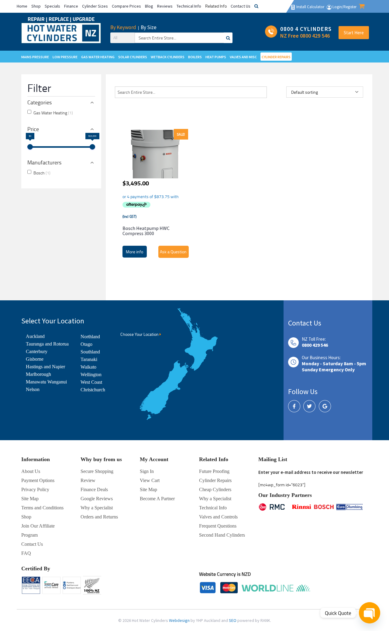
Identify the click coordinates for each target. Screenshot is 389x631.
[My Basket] (362, 6)
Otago (86, 344)
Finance (71, 6)
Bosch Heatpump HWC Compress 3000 (146, 231)
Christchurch (93, 389)
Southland (90, 351)
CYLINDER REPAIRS (276, 57)
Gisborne (34, 359)
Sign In (147, 471)
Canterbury (36, 351)
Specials (52, 6)
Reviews (165, 6)
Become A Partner (157, 498)
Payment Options (37, 480)
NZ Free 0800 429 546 (305, 35)
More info (134, 252)
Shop (36, 6)
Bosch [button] (41, 173)
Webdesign (180, 620)
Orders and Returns (99, 516)
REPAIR (37, 19)
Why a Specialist (97, 507)
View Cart (150, 480)
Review (88, 480)
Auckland (35, 336)
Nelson (33, 389)
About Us (30, 471)
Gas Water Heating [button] (53, 113)
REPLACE (59, 19)
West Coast (91, 382)
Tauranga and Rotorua (47, 343)
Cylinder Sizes (95, 6)
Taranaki (89, 359)
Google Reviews (97, 498)
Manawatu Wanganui (46, 381)
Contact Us (240, 6)
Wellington (91, 374)
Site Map (148, 489)
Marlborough (38, 374)
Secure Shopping (97, 471)
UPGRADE (84, 19)
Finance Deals (94, 489)
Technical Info (189, 6)
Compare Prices (126, 6)
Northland (90, 336)
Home (22, 6)
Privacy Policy (35, 489)
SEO (233, 620)
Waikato (88, 366)
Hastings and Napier (45, 366)
